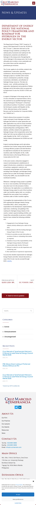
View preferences (18, 499)
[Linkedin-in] (19, 407)
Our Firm (4, 418)
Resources (5, 430)
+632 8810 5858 (12, 443)
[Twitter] (16, 407)
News (3, 433)
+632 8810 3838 (12, 445)
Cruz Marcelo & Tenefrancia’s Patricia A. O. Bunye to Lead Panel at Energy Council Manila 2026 (18, 353)
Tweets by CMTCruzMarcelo (11, 386)
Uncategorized (10, 337)
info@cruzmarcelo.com (13, 447)
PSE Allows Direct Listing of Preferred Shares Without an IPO (16, 365)
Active (6, 327)
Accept (18, 494)
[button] (33, 481)
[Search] (31, 311)
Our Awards (5, 427)
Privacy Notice (19, 484)
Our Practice (6, 421)
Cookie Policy (18, 503)
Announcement (10, 332)
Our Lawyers (6, 424)
